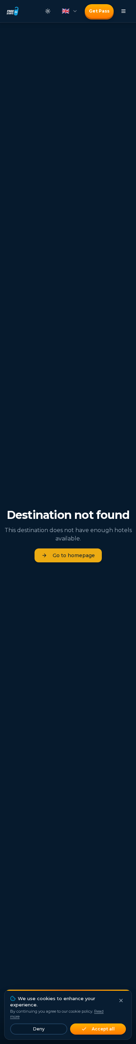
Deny (39, 1028)
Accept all (103, 1028)
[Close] (121, 1000)
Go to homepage (74, 555)
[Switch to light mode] (48, 11)
